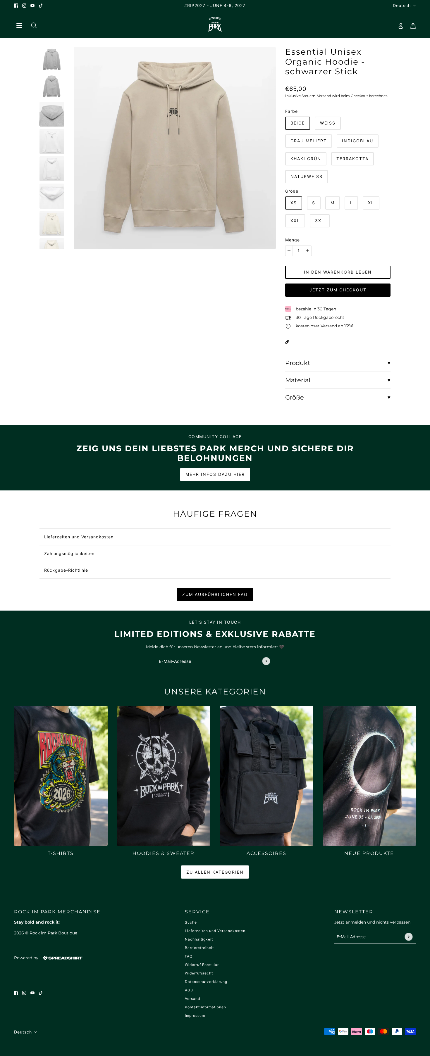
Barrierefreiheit (199, 948)
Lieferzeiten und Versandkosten (215, 931)
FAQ (188, 956)
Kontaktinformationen (205, 1007)
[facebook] (16, 5)
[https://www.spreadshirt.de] (62, 957)
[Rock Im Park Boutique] (215, 24)
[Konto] (399, 24)
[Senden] (266, 661)
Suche (191, 922)
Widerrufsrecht (199, 973)
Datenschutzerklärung (206, 981)
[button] (287, 341)
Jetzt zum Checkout (338, 289)
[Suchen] (32, 24)
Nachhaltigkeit (199, 939)
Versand (192, 998)
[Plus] (308, 250)
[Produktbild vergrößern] (175, 148)
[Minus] (289, 250)
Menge (292, 239)
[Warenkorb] (411, 24)
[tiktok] (40, 5)
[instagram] (24, 5)
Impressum (195, 1015)
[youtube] (32, 5)
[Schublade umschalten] (19, 24)
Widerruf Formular (202, 964)
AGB (189, 990)
